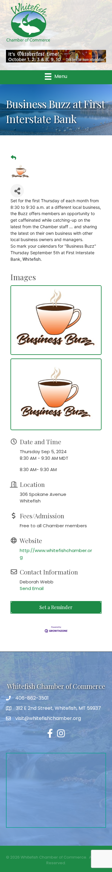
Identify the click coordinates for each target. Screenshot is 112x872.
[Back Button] (13, 158)
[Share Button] (17, 190)
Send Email (32, 588)
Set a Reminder (56, 607)
